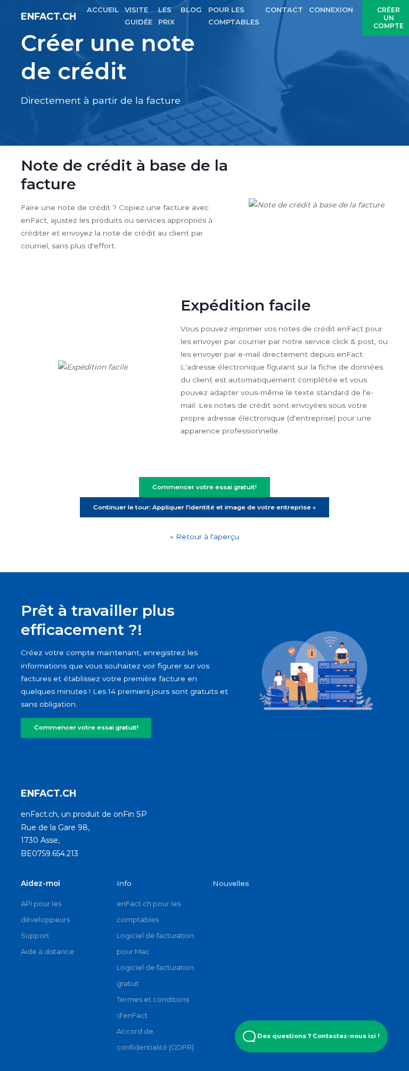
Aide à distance (47, 951)
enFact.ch (48, 16)
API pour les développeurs (45, 911)
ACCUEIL (103, 9)
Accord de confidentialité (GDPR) (155, 1039)
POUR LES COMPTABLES (233, 15)
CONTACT (284, 9)
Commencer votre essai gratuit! (86, 727)
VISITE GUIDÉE (138, 15)
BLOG (191, 9)
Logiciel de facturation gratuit (155, 975)
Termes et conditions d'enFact (153, 1007)
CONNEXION (331, 9)
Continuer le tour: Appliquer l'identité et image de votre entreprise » (204, 507)
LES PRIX (166, 15)
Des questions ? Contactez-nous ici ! (318, 1036)
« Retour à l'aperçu (204, 536)
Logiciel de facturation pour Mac (155, 943)
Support (35, 935)
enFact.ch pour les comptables (149, 911)
